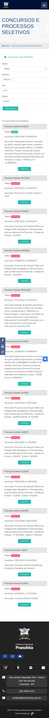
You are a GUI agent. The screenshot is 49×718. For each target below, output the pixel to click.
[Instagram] (2, 352)
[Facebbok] (5, 656)
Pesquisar (11, 108)
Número (5, 75)
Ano (4, 85)
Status (5, 64)
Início (6, 46)
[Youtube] (2, 346)
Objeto (5, 96)
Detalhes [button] (24, 169)
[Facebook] (2, 340)
